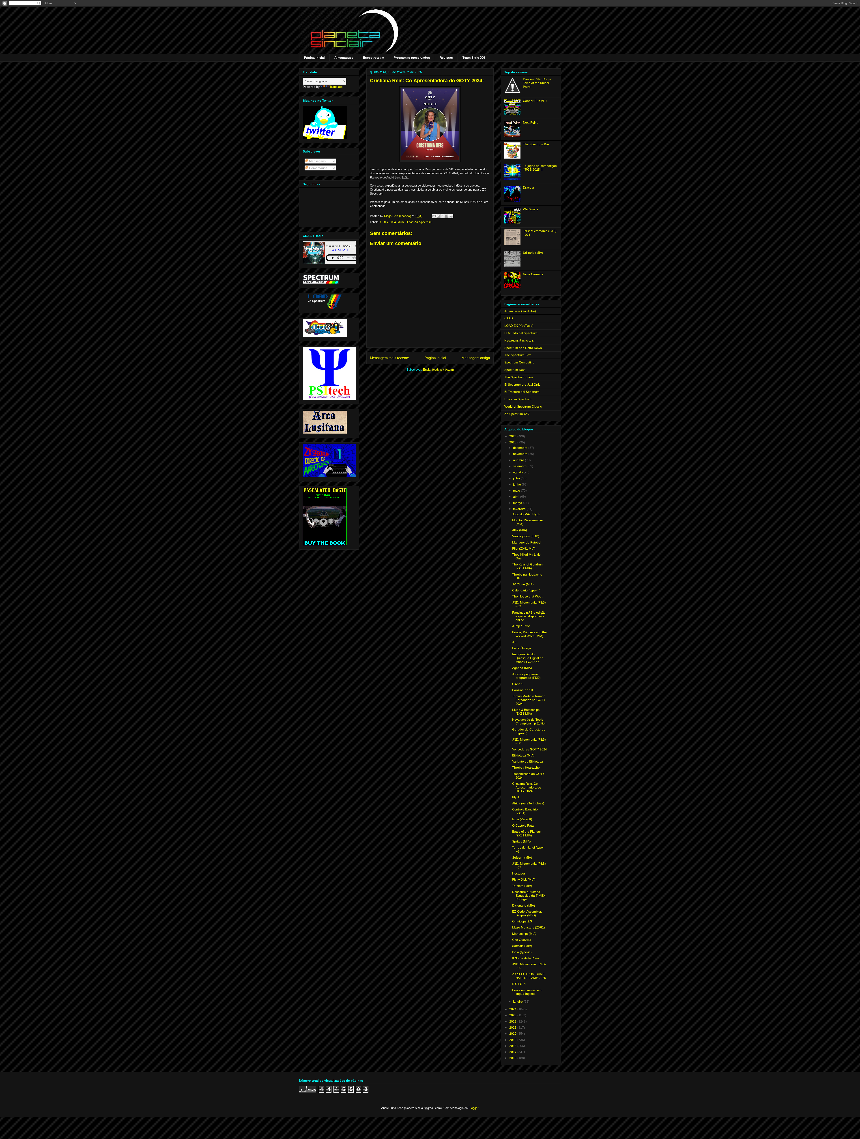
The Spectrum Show (518, 377)
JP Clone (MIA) (523, 584)
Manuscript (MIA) (524, 933)
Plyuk (516, 797)
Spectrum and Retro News (523, 348)
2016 (513, 1058)
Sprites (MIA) (521, 841)
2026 (513, 436)
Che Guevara (521, 939)
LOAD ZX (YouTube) (518, 325)
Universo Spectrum (517, 399)
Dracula (528, 187)
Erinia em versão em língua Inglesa (527, 992)
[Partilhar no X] (442, 216)
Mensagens (317, 161)
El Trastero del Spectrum (522, 391)
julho (517, 478)
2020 (513, 1033)
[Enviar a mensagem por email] (434, 216)
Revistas (446, 57)
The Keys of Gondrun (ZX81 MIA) (527, 566)
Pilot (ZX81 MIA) (523, 548)
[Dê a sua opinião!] (438, 216)
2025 (513, 442)
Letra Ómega (521, 648)
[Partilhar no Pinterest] (451, 216)
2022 (513, 1021)
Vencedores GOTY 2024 (529, 749)
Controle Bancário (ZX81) (525, 811)
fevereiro (520, 509)
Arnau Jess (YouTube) (520, 311)
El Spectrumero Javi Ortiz (522, 384)
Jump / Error (521, 626)
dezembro (520, 447)
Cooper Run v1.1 (535, 101)
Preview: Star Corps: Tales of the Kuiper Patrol (537, 82)
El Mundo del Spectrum (521, 333)
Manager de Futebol (526, 542)
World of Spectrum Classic (523, 406)
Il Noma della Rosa (525, 958)
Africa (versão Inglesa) (528, 803)
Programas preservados (412, 57)
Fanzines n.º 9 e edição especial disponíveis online (529, 616)
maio (517, 490)
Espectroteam (373, 57)
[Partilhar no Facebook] (447, 216)
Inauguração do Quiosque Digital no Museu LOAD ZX (527, 658)
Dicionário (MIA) (523, 905)
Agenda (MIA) (522, 668)
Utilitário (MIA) (533, 252)
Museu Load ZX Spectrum (415, 222)
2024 (513, 1009)
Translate (336, 86)
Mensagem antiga (476, 358)
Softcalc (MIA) (522, 946)
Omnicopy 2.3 (522, 921)
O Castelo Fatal (523, 825)
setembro (520, 466)
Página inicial (314, 57)
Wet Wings (530, 209)
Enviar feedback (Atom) (438, 369)
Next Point (530, 122)
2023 (513, 1015)
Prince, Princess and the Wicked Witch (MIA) (529, 634)
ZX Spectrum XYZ (517, 414)
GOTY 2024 (388, 222)
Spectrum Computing (519, 362)
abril (516, 496)
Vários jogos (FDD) (525, 536)
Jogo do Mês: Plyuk (526, 514)
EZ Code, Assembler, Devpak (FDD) (527, 913)
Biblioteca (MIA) (523, 755)
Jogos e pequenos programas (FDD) (526, 676)
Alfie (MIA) (519, 530)
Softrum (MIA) (522, 857)
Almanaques (343, 57)
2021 (513, 1027)
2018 (513, 1046)
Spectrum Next (514, 370)
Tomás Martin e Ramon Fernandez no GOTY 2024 (528, 699)
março (518, 503)
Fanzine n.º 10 (522, 690)
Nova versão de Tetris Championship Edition (529, 721)
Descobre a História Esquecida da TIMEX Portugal (528, 895)
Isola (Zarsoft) (522, 819)
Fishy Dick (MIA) (523, 879)
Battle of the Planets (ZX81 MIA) (526, 833)
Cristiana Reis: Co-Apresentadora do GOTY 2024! (526, 787)
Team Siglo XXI (473, 57)
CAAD (508, 318)
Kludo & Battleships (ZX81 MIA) (526, 711)
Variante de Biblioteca (527, 761)
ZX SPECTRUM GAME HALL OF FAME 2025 (529, 976)
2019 (513, 1040)
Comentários (317, 168)
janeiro (518, 1001)
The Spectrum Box (536, 144)
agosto (518, 472)
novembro (520, 454)
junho (517, 484)
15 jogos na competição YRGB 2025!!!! (540, 167)
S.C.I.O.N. (519, 984)
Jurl (514, 642)
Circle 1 (517, 684)
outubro (519, 460)
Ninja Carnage (533, 274)
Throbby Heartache (526, 767)
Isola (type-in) (522, 952)
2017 (513, 1052)
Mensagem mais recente (389, 358)
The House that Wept (527, 596)
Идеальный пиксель (519, 340)
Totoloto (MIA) (522, 886)
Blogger (473, 1108)
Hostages (519, 873)
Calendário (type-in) (526, 590)
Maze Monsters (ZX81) (528, 927)
